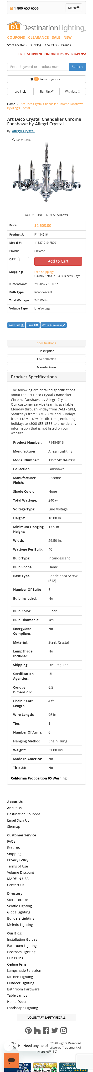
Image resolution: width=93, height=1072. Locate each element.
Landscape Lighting (22, 1008)
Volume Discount (20, 872)
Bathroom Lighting (22, 945)
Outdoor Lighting (20, 983)
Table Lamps (17, 995)
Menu (75, 9)
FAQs (11, 841)
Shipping (14, 853)
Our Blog (35, 45)
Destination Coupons (24, 814)
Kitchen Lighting (20, 976)
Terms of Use (17, 866)
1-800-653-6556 (26, 8)
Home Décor (17, 1001)
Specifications (46, 343)
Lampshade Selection (24, 970)
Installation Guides (22, 939)
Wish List (71, 91)
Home (11, 104)
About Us (51, 45)
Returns (13, 847)
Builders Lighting (20, 918)
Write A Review (52, 325)
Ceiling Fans (16, 964)
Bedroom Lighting (21, 952)
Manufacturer (46, 367)
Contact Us (15, 885)
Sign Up (45, 91)
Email (31, 325)
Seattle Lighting (19, 906)
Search (77, 66)
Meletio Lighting (20, 924)
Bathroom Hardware (23, 989)
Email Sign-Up (18, 820)
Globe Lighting (18, 912)
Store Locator (16, 45)
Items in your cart (49, 79)
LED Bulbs (15, 958)
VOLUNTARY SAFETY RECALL (46, 1017)
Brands (66, 45)
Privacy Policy (17, 860)
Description (46, 351)
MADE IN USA (18, 878)
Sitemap (13, 826)
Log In (19, 91)
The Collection (46, 359)
